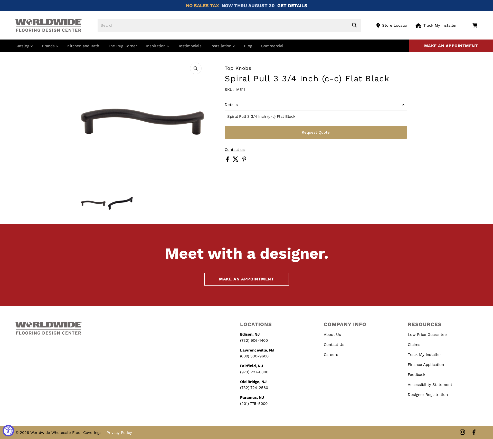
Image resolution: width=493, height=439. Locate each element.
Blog (248, 46)
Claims (414, 344)
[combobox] (229, 25)
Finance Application (426, 364)
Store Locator (395, 25)
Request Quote (316, 132)
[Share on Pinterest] (244, 160)
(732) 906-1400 (254, 340)
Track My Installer (440, 25)
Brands (49, 46)
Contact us (235, 150)
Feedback (416, 374)
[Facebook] (474, 432)
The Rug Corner (122, 46)
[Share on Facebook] (228, 160)
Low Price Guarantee (427, 334)
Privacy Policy (119, 432)
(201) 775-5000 (254, 403)
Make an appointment (451, 45)
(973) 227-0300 (254, 372)
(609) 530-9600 (254, 356)
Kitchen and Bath (83, 46)
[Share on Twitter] (236, 160)
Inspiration (156, 46)
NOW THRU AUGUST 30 (248, 5)
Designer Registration (428, 394)
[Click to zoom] (196, 68)
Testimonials (190, 46)
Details (231, 104)
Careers (331, 354)
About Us (332, 334)
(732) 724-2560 (254, 387)
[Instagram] (462, 432)
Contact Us (334, 344)
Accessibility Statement (430, 384)
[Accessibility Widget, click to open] (8, 430)
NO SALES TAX (202, 5)
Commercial (272, 46)
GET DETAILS (292, 5)
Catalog (23, 46)
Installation (222, 46)
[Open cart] (475, 25)
